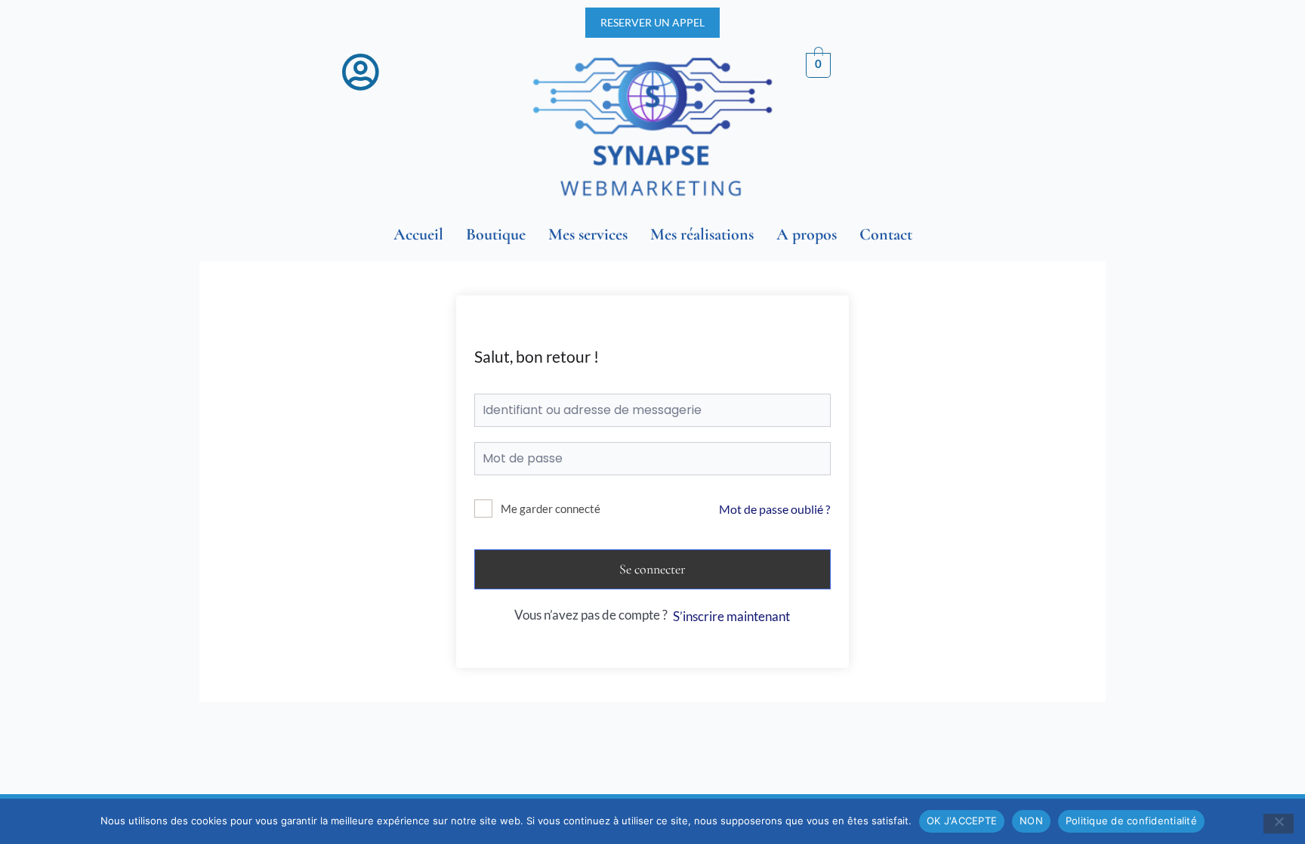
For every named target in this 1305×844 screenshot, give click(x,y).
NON (1031, 821)
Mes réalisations (702, 234)
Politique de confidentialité (1131, 821)
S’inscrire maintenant (731, 616)
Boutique (496, 234)
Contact (885, 234)
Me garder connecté (550, 508)
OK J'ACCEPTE (962, 821)
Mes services (588, 234)
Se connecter (652, 569)
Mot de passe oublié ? (774, 509)
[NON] (1278, 823)
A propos (806, 234)
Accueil (418, 234)
